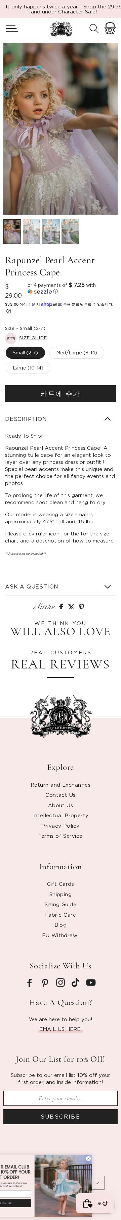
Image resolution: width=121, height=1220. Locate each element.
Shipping (60, 894)
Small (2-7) (25, 352)
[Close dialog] (114, 1158)
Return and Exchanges (60, 784)
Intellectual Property (60, 815)
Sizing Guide (60, 904)
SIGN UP (32, 1203)
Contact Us (60, 794)
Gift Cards (60, 883)
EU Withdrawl (60, 935)
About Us (60, 805)
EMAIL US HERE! (60, 1029)
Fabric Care (60, 914)
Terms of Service (60, 835)
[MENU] (9, 28)
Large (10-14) (28, 367)
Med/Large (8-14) (76, 352)
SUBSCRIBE (61, 1117)
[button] (9, 28)
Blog (60, 924)
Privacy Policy (60, 825)
